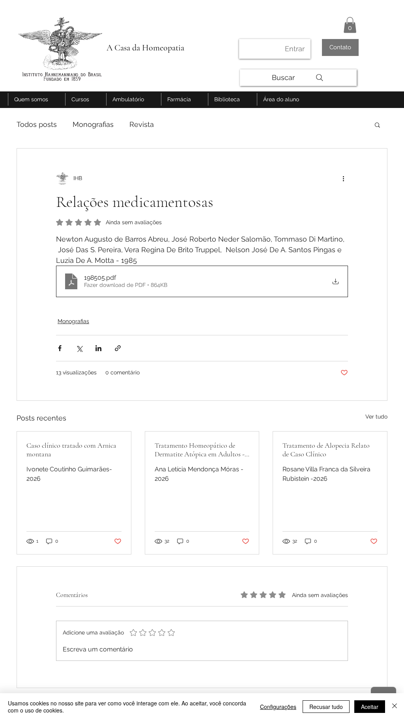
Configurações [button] (278, 707)
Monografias (93, 124)
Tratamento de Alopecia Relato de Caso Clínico (326, 449)
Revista (141, 124)
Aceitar (369, 707)
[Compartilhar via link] (118, 348)
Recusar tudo (326, 707)
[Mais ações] (343, 178)
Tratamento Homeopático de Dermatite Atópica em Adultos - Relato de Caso (200, 449)
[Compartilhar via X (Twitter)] (79, 348)
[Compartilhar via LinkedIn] (98, 348)
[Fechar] (394, 707)
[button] (350, 25)
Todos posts (37, 124)
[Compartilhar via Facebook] (60, 348)
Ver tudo (376, 416)
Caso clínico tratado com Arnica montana (71, 449)
